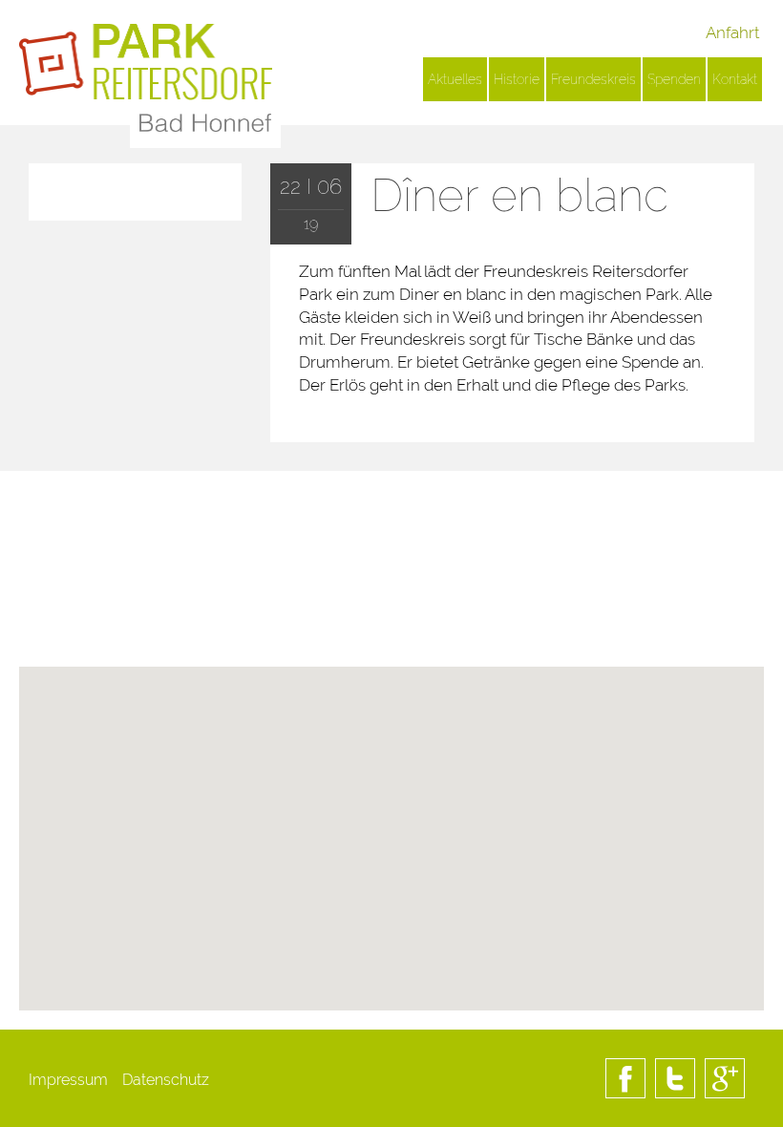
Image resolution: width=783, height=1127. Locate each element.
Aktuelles (455, 79)
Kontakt (734, 79)
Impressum (68, 1080)
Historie (517, 79)
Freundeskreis (593, 79)
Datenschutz (165, 1080)
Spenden (674, 79)
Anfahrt (732, 32)
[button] (391, 910)
